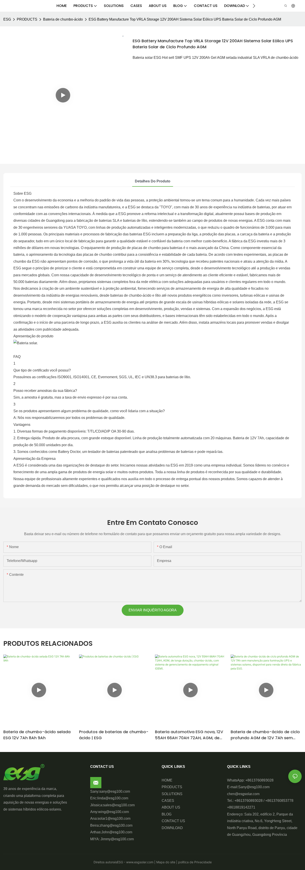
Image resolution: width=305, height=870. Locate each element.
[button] (254, 6)
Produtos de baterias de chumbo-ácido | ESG (113, 735)
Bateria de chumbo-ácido (63, 19)
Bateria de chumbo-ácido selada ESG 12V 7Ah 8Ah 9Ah (37, 735)
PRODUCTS (27, 19)
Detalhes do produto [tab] (152, 181)
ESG (7, 19)
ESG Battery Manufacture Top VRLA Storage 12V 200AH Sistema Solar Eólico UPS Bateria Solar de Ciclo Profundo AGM (185, 19)
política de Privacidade (194, 862)
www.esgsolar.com (139, 862)
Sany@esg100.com (253, 787)
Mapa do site (165, 862)
